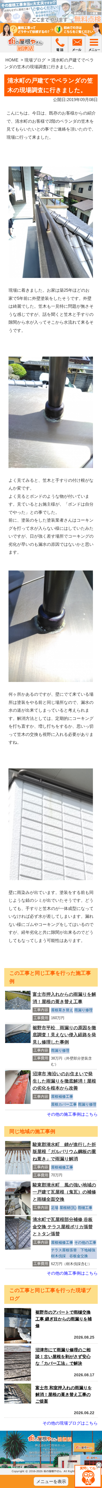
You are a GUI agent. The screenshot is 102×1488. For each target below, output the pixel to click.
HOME (11, 60)
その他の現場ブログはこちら (70, 1423)
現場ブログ (35, 60)
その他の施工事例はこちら (72, 1114)
